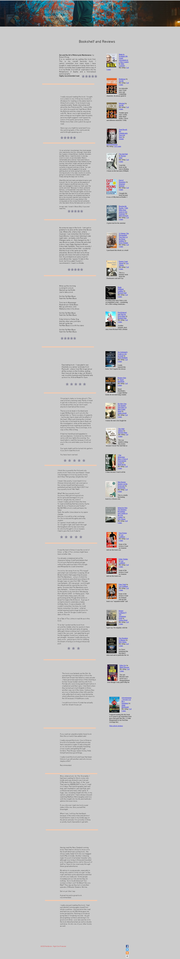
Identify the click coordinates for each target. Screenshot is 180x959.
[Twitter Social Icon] (127, 949)
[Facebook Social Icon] (127, 946)
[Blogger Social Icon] (127, 953)
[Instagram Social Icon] (127, 956)
